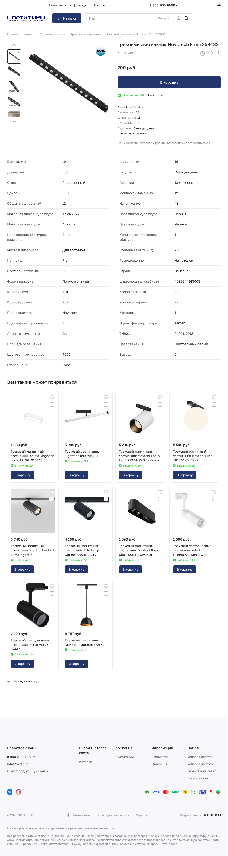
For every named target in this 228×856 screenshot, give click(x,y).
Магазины (159, 764)
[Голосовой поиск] (178, 18)
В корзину (169, 82)
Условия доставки (201, 764)
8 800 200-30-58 (162, 5)
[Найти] (186, 18)
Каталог (85, 762)
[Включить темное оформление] (219, 5)
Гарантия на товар (201, 771)
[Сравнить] (202, 53)
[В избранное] (210, 53)
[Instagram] (18, 792)
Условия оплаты (199, 757)
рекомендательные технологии (92, 828)
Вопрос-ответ (197, 778)
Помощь (194, 748)
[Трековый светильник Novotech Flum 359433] (68, 83)
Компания (123, 748)
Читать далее (168, 844)
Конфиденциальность (113, 815)
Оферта (141, 815)
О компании (124, 757)
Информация (162, 748)
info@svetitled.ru (20, 764)
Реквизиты (159, 757)
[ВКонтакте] (9, 792)
